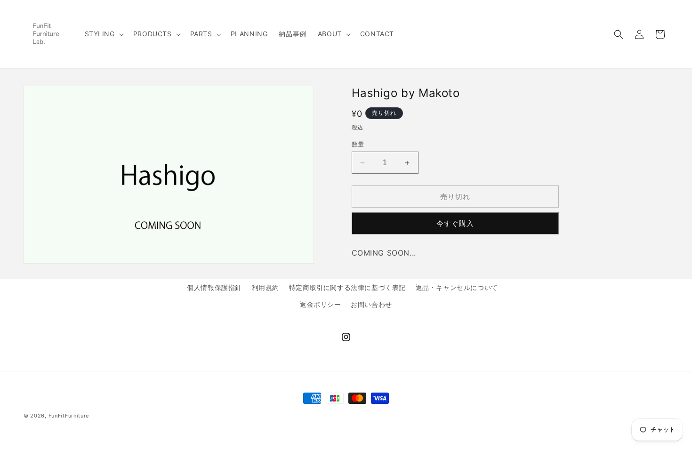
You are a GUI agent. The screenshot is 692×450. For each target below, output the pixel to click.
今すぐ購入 (455, 223)
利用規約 (265, 287)
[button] (103, 34)
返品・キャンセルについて (457, 287)
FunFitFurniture (68, 415)
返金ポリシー (320, 304)
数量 (358, 144)
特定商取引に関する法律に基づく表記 (347, 287)
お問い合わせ (371, 304)
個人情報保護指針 (214, 287)
